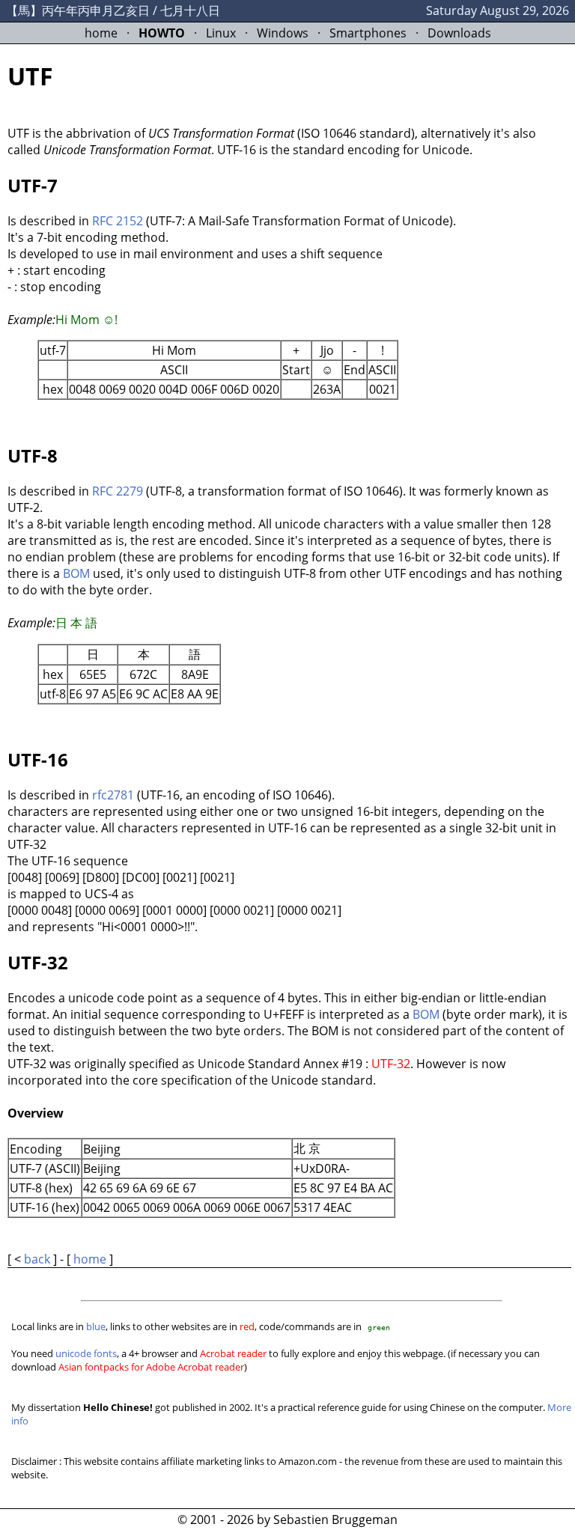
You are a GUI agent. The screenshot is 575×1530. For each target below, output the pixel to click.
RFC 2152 (117, 221)
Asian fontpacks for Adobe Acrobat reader (151, 1367)
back (37, 1259)
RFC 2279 (117, 491)
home (101, 33)
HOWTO (162, 33)
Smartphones (368, 33)
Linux (221, 33)
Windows (282, 33)
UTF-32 (390, 1063)
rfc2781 (113, 795)
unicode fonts (86, 1353)
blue (96, 1326)
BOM (76, 573)
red (247, 1326)
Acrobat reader (233, 1353)
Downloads (459, 33)
